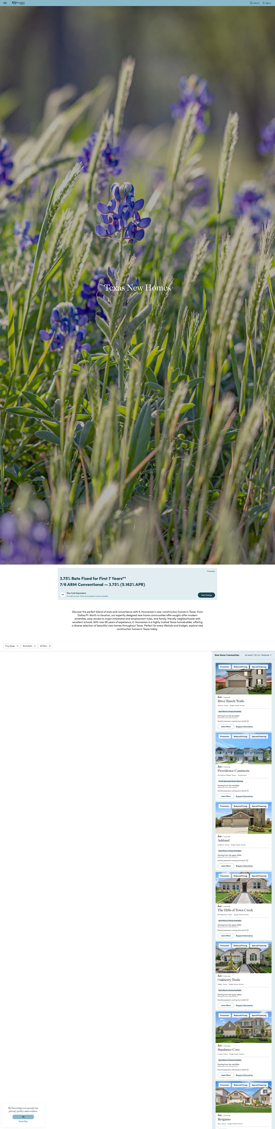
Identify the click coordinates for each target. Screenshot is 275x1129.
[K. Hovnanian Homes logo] (18, 3)
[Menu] (5, 3)
